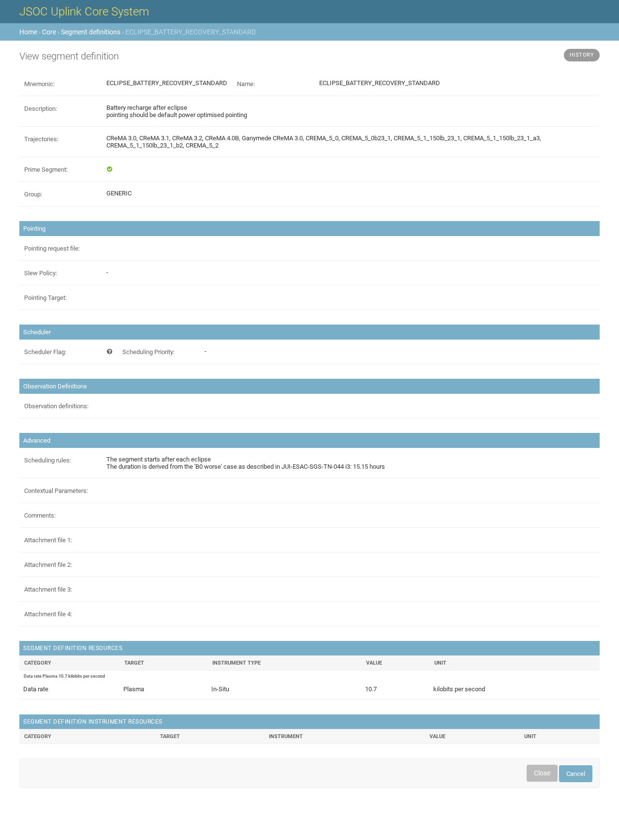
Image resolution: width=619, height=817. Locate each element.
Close (542, 773)
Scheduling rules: (47, 460)
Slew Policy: (40, 273)
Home (28, 32)
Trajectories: (41, 139)
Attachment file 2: (48, 564)
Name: (246, 84)
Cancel (575, 773)
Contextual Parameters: (56, 490)
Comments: (40, 515)
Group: (33, 194)
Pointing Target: (45, 297)
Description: (40, 108)
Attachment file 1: (48, 540)
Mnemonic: (39, 84)
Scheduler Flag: (45, 352)
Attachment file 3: (48, 589)
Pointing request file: (52, 248)
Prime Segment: (46, 169)
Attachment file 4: (48, 614)
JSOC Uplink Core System (84, 11)
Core (49, 32)
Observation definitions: (56, 406)
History (582, 55)
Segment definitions (90, 32)
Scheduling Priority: (148, 352)
